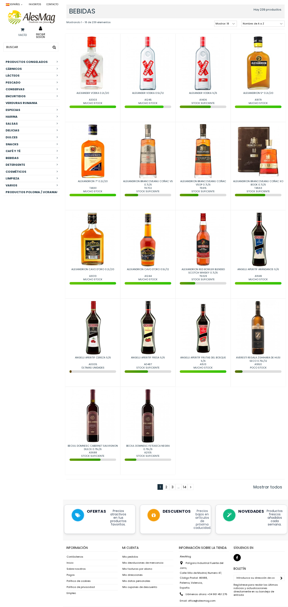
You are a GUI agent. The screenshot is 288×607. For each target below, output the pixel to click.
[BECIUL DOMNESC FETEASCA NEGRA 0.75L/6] (147, 416)
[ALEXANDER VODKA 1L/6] (203, 63)
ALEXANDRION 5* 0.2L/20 (258, 93)
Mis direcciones (132, 575)
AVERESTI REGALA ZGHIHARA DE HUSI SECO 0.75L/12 (258, 359)
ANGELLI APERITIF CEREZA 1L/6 (93, 357)
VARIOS (11, 185)
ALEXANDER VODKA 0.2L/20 (92, 93)
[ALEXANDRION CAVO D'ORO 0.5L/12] (147, 239)
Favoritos (35, 4)
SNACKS (12, 144)
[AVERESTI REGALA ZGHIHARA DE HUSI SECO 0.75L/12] (258, 327)
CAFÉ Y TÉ (13, 151)
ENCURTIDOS (16, 96)
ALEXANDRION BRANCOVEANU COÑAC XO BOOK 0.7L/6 (258, 182)
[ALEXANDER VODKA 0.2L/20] (92, 63)
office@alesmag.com (202, 601)
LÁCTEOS (13, 75)
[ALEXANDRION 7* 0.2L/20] (92, 151)
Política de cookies (79, 581)
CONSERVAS (15, 89)
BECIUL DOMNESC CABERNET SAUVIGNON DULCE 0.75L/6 (93, 447)
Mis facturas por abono (137, 569)
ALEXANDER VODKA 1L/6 (203, 93)
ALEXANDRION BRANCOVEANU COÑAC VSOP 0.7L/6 (203, 182)
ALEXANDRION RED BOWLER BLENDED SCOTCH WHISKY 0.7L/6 (203, 270)
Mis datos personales (136, 581)
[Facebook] (237, 557)
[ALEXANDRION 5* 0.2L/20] (258, 63)
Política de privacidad (81, 587)
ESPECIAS (13, 110)
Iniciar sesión (40, 35)
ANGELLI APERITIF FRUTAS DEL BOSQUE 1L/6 (203, 359)
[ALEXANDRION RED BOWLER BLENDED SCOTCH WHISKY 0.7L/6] (203, 239)
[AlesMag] (31, 17)
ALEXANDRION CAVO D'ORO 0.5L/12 (148, 269)
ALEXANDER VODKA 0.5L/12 (148, 93)
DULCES (12, 137)
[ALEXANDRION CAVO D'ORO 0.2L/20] (92, 239)
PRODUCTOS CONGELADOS (27, 62)
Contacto (52, 4)
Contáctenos (75, 556)
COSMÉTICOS (16, 172)
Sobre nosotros (76, 569)
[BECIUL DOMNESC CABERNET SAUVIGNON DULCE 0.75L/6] (92, 416)
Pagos (71, 575)
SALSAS (12, 123)
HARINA (12, 117)
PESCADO (13, 82)
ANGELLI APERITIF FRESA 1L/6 (148, 357)
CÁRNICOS (14, 69)
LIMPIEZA (12, 178)
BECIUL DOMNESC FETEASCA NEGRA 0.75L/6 (148, 447)
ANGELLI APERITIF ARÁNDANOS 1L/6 (258, 269)
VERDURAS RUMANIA (21, 103)
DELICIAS (12, 130)
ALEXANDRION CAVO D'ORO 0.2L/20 (92, 269)
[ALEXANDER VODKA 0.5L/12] (147, 63)
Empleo (71, 593)
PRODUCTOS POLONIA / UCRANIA (31, 192)
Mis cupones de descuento (139, 587)
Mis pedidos (130, 556)
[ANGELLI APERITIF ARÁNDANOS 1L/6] (258, 239)
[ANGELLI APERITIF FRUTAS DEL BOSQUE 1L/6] (203, 327)
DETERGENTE (15, 165)
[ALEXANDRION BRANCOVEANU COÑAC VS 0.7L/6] (147, 151)
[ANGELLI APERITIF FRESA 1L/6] (147, 327)
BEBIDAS (12, 158)
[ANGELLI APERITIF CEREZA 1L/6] (92, 327)
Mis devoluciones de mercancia (142, 563)
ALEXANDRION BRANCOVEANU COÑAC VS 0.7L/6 (148, 182)
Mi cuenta (130, 547)
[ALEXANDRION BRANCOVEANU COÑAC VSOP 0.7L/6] (203, 151)
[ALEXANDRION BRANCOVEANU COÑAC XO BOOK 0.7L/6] (258, 151)
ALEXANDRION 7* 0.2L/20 (93, 181)
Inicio (70, 563)
